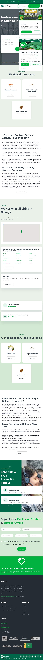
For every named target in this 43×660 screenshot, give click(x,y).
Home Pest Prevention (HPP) (7, 605)
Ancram (5, 255)
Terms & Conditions (13, 658)
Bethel (30, 260)
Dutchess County (15, 62)
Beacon (4, 260)
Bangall (17, 258)
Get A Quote (25, 64)
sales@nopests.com (5, 627)
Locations (3, 62)
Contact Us (24, 612)
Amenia (30, 253)
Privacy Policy (4, 658)
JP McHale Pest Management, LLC (8, 596)
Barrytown (31, 258)
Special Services (21, 111)
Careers (24, 610)
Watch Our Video (35, 64)
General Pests (11, 353)
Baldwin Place (6, 258)
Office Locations (23, 658)
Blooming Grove (6, 262)
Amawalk (18, 253)
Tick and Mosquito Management (32, 90)
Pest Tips (24, 605)
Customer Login (25, 614)
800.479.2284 (4, 623)
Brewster (31, 262)
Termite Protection (11, 90)
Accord (4, 253)
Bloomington (19, 262)
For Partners (25, 608)
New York (8, 62)
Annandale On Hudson (34, 255)
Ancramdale (18, 255)
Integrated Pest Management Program (9, 608)
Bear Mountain (19, 260)
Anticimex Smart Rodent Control (8, 610)
